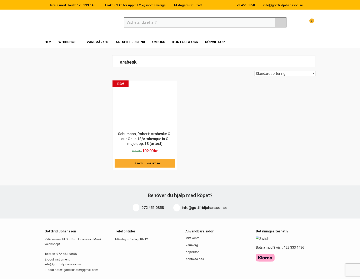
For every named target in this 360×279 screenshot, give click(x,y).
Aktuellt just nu (130, 42)
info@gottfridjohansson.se (204, 207)
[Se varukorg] (308, 23)
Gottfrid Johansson (75, 22)
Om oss (158, 42)
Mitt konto (192, 238)
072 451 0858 (152, 207)
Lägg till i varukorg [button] (147, 163)
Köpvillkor (215, 42)
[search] (280, 22)
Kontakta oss (185, 42)
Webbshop (67, 42)
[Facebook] (308, 5)
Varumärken (98, 42)
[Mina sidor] (298, 23)
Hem (48, 42)
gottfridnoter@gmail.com (81, 270)
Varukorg (191, 245)
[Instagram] (314, 5)
